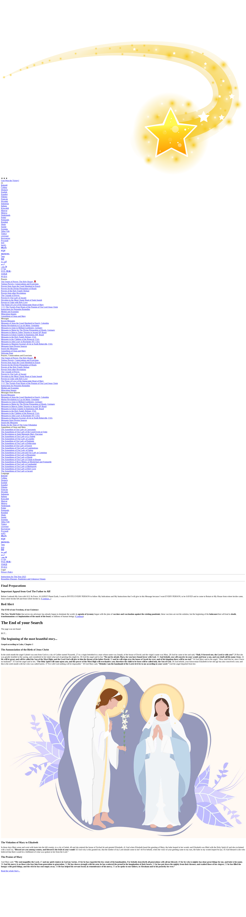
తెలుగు (4, 247)
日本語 (4, 274)
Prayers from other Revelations (13, 293)
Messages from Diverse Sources (14, 346)
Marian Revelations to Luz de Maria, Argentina (20, 325)
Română (4, 222)
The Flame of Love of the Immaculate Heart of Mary (22, 305)
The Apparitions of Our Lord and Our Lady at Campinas (24, 453)
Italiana (4, 206)
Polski (3, 217)
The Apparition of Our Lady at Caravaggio (18, 429)
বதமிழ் (3, 245)
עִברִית (3, 269)
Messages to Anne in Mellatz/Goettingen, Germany (21, 328)
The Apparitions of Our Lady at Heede (16, 457)
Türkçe (4, 234)
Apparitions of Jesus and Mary (13, 316)
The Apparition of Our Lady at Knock (16, 446)
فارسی (4, 266)
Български (5, 238)
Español (4, 194)
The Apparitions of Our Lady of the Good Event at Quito (24, 432)
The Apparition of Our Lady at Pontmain (17, 441)
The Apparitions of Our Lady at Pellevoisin (18, 443)
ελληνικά (4, 236)
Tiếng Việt (5, 231)
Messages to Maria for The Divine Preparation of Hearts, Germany (28, 330)
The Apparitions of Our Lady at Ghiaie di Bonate (21, 459)
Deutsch (4, 190)
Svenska (4, 229)
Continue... (46, 599)
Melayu (4, 213)
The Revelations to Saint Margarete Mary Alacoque (22, 434)
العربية (4, 262)
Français (4, 199)
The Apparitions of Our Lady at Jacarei (17, 471)
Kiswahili (5, 208)
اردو (2, 264)
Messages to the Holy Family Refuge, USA (18, 337)
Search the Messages (9, 348)
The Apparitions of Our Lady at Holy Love (18, 469)
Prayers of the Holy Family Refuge (15, 291)
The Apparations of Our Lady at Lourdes (17, 439)
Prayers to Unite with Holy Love (14, 302)
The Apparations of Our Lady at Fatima (17, 450)
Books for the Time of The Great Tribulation (19, 425)
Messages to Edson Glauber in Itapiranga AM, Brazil (22, 335)
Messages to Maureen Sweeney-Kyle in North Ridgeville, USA (27, 344)
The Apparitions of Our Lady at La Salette (18, 436)
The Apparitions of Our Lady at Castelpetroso (19, 448)
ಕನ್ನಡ (3, 250)
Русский (4, 240)
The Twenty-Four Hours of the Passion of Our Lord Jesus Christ (29, 307)
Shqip (3, 224)
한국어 (4, 277)
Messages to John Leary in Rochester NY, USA (20, 342)
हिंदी (2, 259)
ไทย (3, 256)
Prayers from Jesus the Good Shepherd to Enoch (20, 286)
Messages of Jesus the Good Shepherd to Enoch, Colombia (25, 323)
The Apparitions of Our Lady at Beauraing (18, 455)
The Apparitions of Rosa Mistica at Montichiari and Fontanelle (26, 462)
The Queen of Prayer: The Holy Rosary (18, 282)
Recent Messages (8, 321)
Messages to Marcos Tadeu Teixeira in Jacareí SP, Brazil (24, 332)
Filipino (4, 197)
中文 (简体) (6, 271)
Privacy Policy (7, 572)
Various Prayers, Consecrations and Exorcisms (20, 284)
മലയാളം (5, 254)
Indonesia (5, 204)
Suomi (3, 227)
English (4, 192)
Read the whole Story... (10, 871)
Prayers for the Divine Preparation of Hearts (19, 288)
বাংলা (2, 243)
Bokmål (4, 185)
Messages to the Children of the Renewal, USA (20, 339)
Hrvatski (4, 201)
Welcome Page (7, 353)
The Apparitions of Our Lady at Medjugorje (19, 466)
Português (5, 220)
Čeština (4, 187)
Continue (79, 616)
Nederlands (5, 215)
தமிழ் (3, 533)
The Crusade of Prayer (10, 295)
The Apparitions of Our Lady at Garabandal (19, 464)
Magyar (4, 210)
